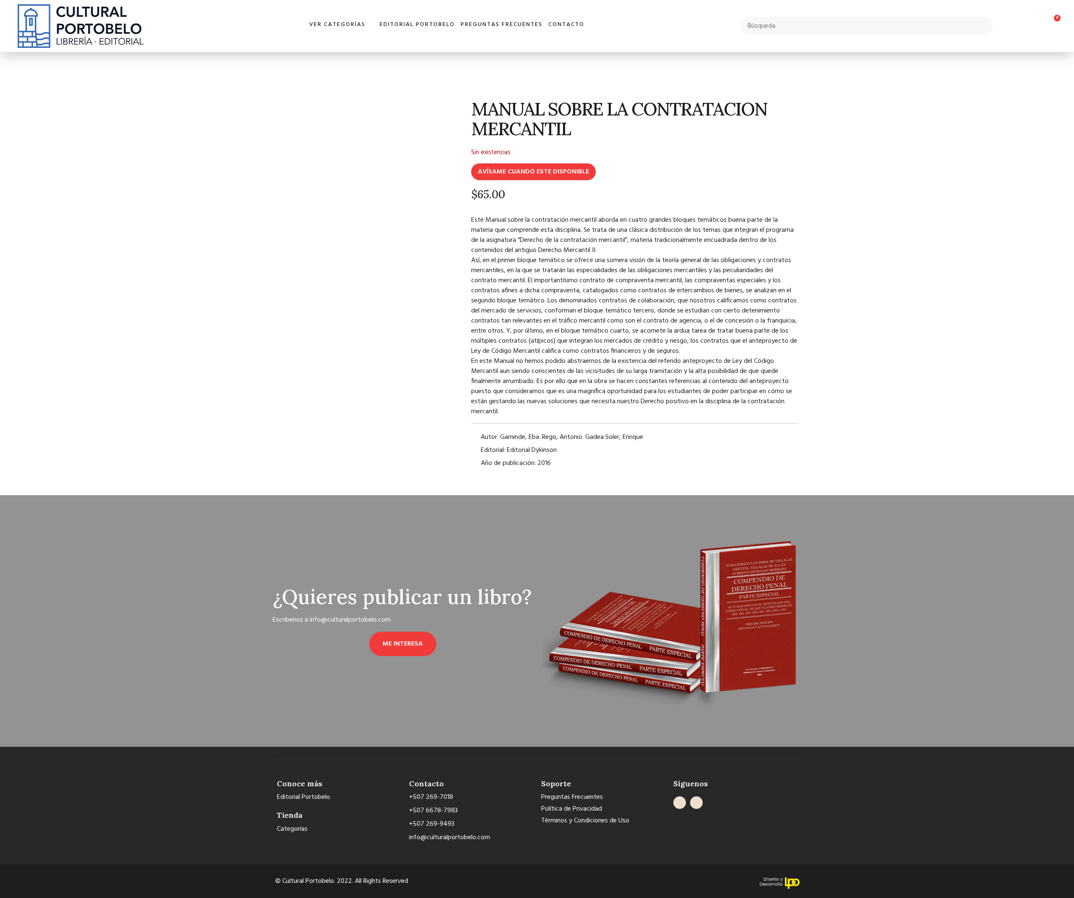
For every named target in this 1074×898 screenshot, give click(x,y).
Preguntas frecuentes (501, 24)
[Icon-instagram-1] (696, 802)
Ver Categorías (337, 24)
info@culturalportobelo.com (350, 619)
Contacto (566, 24)
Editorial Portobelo (417, 24)
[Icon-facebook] (679, 802)
